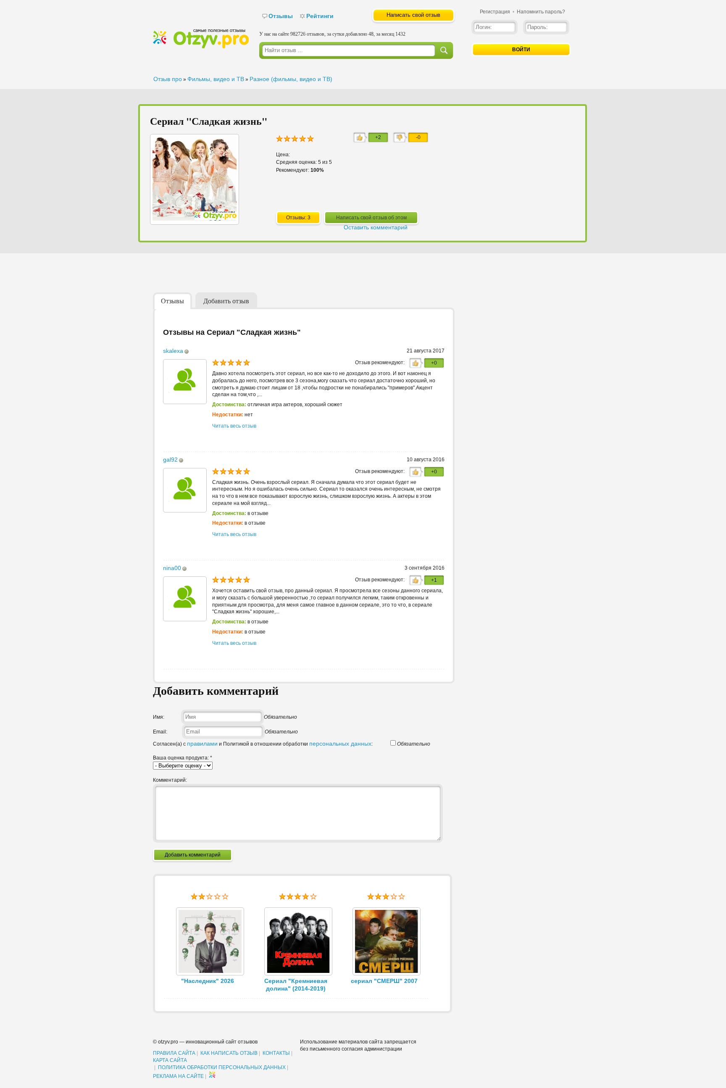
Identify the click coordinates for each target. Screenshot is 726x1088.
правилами (202, 743)
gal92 (170, 459)
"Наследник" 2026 (207, 981)
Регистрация (495, 12)
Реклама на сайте (178, 1076)
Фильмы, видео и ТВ (215, 79)
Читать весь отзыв (234, 426)
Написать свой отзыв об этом (371, 218)
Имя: (158, 717)
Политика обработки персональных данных (222, 1067)
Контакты (276, 1053)
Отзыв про (167, 79)
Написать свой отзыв (413, 15)
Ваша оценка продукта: (182, 758)
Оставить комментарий (376, 227)
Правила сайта (174, 1053)
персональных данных (340, 743)
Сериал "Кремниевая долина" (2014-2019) (295, 985)
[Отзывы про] (201, 46)
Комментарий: (170, 780)
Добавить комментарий (193, 855)
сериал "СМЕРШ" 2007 (384, 981)
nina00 (172, 568)
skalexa (173, 350)
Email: (160, 732)
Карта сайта (170, 1060)
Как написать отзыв (229, 1053)
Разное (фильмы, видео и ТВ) (291, 79)
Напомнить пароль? (541, 12)
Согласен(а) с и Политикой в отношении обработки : (263, 744)
